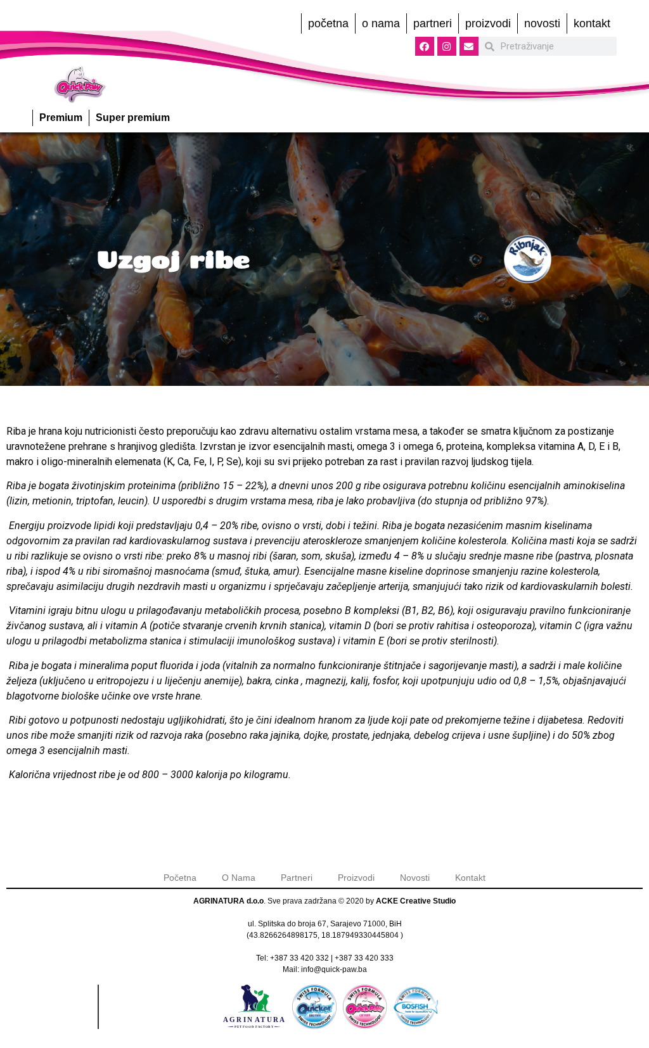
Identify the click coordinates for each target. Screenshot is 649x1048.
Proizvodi (488, 23)
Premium (60, 117)
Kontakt (592, 23)
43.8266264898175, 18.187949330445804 (324, 935)
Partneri (432, 23)
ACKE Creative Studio (416, 901)
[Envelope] (469, 46)
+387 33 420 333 (364, 958)
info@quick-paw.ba (334, 969)
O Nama (381, 23)
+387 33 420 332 (299, 958)
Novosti (542, 23)
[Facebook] (424, 46)
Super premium (133, 117)
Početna (328, 23)
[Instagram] (446, 46)
